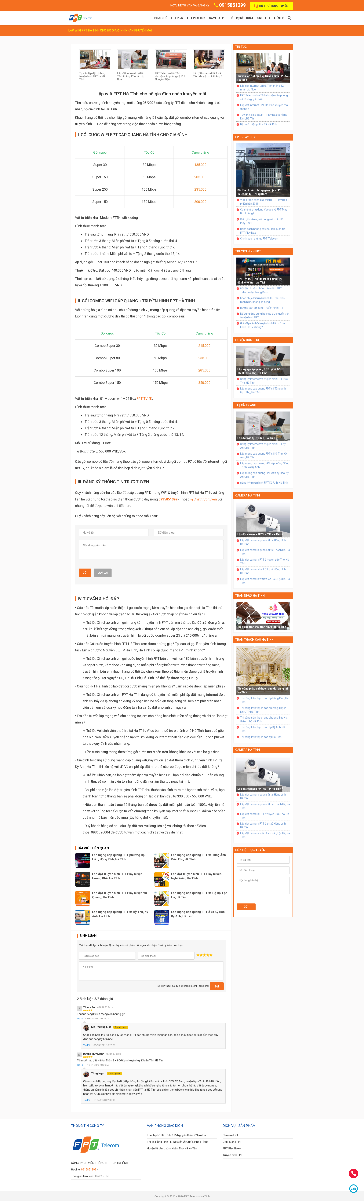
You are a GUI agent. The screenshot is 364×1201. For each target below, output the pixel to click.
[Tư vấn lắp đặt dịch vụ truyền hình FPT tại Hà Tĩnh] (95, 59)
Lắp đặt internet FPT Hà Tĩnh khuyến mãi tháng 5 (207, 75)
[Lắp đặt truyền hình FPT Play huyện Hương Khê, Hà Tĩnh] (82, 879)
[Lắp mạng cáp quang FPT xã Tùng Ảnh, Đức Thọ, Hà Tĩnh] (161, 860)
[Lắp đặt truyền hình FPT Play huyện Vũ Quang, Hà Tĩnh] (82, 898)
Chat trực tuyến (205, 499)
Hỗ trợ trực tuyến (273, 6)
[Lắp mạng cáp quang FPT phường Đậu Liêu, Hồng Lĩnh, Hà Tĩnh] (82, 860)
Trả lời (80, 1018)
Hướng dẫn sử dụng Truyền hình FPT (261, 307)
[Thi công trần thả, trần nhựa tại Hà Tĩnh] (263, 615)
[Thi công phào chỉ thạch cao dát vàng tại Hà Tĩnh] (263, 670)
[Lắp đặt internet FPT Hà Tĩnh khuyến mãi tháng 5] (209, 59)
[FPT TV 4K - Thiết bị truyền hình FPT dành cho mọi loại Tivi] (263, 271)
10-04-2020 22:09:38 (104, 1100)
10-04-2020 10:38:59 (98, 1065)
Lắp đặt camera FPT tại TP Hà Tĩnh (259, 534)
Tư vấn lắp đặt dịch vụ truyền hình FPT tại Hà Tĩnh (92, 76)
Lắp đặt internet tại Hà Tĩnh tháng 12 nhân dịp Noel (130, 76)
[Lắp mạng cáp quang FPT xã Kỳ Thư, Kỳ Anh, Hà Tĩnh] (82, 917)
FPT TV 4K (144, 399)
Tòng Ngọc (106, 1073)
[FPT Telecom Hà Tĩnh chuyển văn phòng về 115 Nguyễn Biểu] (171, 59)
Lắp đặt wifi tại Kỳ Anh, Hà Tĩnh (256, 438)
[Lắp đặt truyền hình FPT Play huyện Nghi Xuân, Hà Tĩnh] (161, 879)
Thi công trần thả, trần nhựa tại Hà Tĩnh (261, 626)
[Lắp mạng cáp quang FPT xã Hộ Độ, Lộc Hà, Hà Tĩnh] (161, 898)
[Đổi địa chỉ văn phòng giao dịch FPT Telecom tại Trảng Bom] (263, 169)
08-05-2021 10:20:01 (104, 1045)
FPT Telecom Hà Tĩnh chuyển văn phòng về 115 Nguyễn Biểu (170, 76)
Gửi (85, 572)
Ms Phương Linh (109, 1026)
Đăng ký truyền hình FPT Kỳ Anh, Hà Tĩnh (264, 482)
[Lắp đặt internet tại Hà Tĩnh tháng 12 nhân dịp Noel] (133, 59)
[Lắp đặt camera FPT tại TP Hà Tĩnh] (263, 519)
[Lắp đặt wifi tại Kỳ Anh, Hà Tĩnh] (263, 425)
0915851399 (232, 5)
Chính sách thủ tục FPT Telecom (259, 238)
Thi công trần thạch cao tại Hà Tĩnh (261, 736)
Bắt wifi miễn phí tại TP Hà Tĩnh (258, 124)
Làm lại (102, 572)
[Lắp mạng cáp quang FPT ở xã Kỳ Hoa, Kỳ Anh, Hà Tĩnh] (161, 917)
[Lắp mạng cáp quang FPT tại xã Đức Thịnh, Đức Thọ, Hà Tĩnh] (263, 360)
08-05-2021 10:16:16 (98, 1018)
